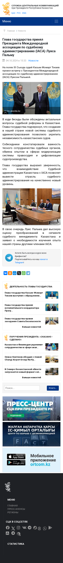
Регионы (12, 512)
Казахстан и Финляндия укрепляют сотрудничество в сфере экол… (24, 346)
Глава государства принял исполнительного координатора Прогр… (22, 308)
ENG (24, 13)
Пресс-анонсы (16, 509)
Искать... (53, 388)
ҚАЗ (13, 13)
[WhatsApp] (24, 273)
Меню (6, 21)
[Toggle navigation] (56, 21)
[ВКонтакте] (5, 273)
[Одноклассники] (10, 273)
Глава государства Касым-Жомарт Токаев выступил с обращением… (24, 294)
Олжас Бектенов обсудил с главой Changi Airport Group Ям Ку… (23, 358)
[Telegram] (28, 273)
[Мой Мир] (14, 273)
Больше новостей (31, 326)
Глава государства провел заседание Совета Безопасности (23, 320)
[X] (19, 273)
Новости (33, 60)
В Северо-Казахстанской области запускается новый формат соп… (23, 370)
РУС (19, 13)
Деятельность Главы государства (31, 286)
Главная (12, 505)
